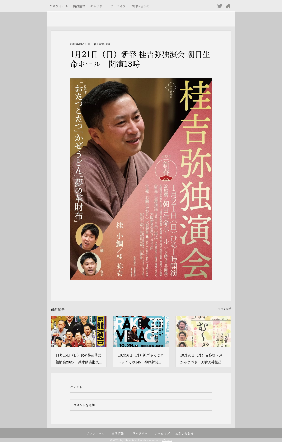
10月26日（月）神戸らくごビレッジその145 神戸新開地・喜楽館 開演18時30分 (141, 359)
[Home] (228, 6)
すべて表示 (224, 308)
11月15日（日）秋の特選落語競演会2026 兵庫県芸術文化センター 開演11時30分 (78, 359)
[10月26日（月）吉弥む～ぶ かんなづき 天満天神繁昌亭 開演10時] (203, 331)
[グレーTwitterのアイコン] (219, 6)
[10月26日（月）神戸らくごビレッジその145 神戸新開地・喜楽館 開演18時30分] (141, 331)
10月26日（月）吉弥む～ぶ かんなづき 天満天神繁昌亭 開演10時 (203, 359)
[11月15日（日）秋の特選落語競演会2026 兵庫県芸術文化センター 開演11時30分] (78, 331)
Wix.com (167, 440)
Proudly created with (150, 440)
